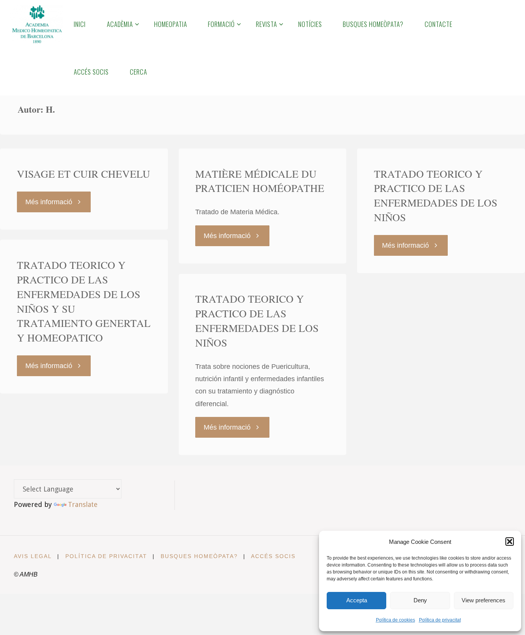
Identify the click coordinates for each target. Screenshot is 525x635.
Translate (83, 504)
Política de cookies (395, 620)
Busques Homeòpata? (199, 556)
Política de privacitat (440, 620)
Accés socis (273, 556)
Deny (420, 600)
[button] (509, 541)
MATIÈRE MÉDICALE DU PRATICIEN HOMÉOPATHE (259, 181)
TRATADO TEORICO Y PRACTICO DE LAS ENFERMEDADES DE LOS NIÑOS (435, 195)
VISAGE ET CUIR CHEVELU (83, 174)
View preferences (483, 600)
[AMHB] (36, 24)
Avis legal (33, 556)
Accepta (356, 600)
